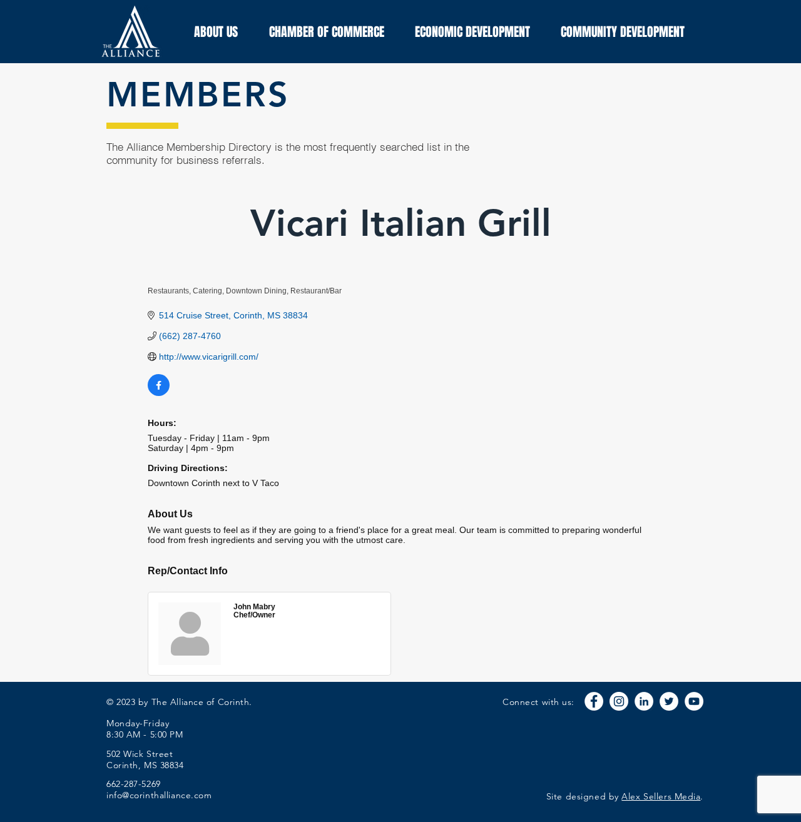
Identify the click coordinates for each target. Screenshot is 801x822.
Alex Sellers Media (660, 796)
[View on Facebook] (159, 393)
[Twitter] (669, 701)
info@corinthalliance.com (159, 795)
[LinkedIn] (644, 701)
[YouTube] (694, 701)
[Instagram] (619, 701)
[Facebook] (593, 701)
